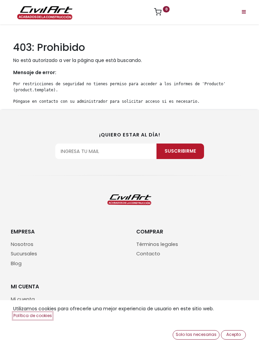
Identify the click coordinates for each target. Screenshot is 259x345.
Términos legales (157, 244)
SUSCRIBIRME (180, 151)
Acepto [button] (233, 334)
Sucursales (24, 253)
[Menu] (244, 11)
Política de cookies (32, 315)
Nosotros (22, 244)
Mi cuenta (23, 299)
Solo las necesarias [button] (196, 334)
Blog (16, 263)
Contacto (148, 253)
